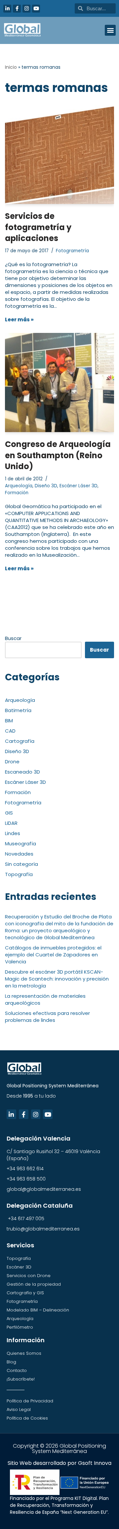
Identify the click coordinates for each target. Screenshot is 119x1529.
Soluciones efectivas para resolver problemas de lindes (47, 1017)
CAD (10, 730)
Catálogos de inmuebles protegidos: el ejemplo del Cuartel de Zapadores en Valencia (53, 954)
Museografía (20, 843)
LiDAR (11, 823)
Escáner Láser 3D (79, 486)
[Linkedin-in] (7, 9)
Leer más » (19, 319)
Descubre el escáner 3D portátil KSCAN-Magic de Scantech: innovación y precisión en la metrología (57, 978)
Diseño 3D (46, 486)
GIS (9, 812)
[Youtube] (36, 9)
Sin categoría (21, 864)
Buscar (13, 638)
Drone (12, 761)
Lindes (12, 833)
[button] (110, 30)
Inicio (11, 67)
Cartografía (19, 741)
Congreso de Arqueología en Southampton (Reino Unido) (58, 455)
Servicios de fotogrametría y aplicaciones (38, 227)
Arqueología (18, 486)
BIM (9, 720)
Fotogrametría (72, 251)
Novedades (19, 853)
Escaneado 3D (22, 771)
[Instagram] (26, 9)
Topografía (19, 874)
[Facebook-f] (17, 9)
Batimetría (18, 710)
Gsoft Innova (94, 1463)
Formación (16, 493)
